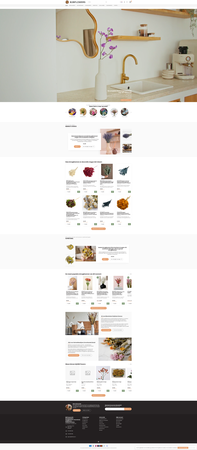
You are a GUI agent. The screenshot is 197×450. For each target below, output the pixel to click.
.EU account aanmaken (118, 330)
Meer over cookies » (192, 447)
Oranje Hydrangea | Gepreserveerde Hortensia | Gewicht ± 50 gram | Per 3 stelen (123, 213)
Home (66, 5)
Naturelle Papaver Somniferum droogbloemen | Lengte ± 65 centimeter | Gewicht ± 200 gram (90, 213)
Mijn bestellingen (119, 420)
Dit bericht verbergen (183, 447)
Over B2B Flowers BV (102, 418)
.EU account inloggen (106, 330)
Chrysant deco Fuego (116, 381)
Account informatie (119, 418)
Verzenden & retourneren (103, 426)
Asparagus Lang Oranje (71, 381)
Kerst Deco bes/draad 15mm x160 (87, 382)
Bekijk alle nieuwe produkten (98, 395)
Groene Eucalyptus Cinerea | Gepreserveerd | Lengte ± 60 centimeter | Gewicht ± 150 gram (124, 182)
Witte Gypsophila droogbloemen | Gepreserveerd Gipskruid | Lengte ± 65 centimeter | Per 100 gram (73, 182)
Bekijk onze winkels (86, 410)
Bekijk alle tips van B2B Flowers (98, 228)
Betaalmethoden (102, 425)
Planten (115, 5)
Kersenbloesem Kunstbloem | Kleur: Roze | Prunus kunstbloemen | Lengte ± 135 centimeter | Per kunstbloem (72, 293)
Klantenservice (76, 410)
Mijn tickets (118, 422)
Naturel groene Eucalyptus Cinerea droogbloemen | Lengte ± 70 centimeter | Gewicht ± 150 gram (107, 182)
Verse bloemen (72, 5)
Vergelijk (68, 191)
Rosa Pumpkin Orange (101, 381)
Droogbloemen (80, 5)
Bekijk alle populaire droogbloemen (98, 308)
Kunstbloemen (88, 5)
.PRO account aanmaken (86, 355)
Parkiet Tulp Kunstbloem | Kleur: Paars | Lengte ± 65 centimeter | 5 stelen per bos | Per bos (88, 293)
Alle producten (118, 426)
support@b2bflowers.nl (72, 436)
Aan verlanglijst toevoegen (88, 146)
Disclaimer (101, 422)
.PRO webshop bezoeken (73, 355)
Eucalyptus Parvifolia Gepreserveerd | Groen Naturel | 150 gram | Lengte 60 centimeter (107, 213)
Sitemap (100, 430)
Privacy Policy (101, 423)
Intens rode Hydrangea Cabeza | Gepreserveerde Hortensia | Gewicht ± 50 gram (90, 182)
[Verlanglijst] (126, 2)
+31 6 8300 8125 (70, 430)
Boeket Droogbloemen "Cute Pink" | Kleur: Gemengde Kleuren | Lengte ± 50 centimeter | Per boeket (118, 293)
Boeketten (95, 5)
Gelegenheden (109, 5)
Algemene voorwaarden (103, 420)
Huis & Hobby (101, 5)
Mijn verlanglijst (119, 423)
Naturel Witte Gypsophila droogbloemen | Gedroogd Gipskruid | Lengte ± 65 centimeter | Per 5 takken (102, 293)
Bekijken (76, 146)
